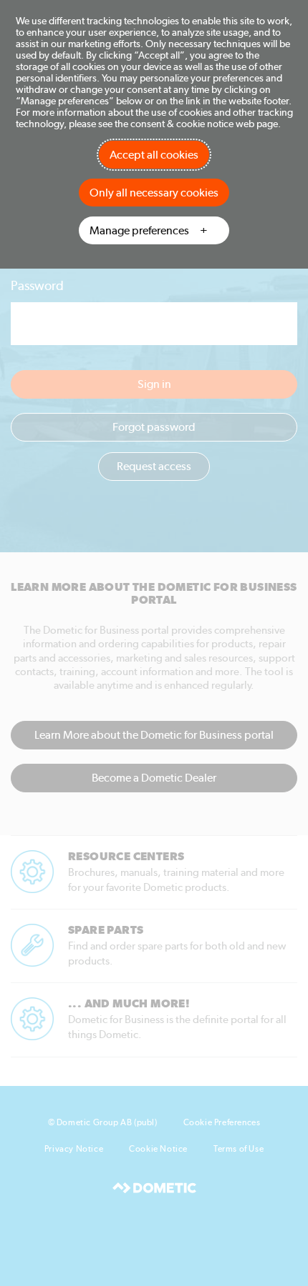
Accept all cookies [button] (154, 154)
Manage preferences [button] (139, 230)
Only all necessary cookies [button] (154, 192)
